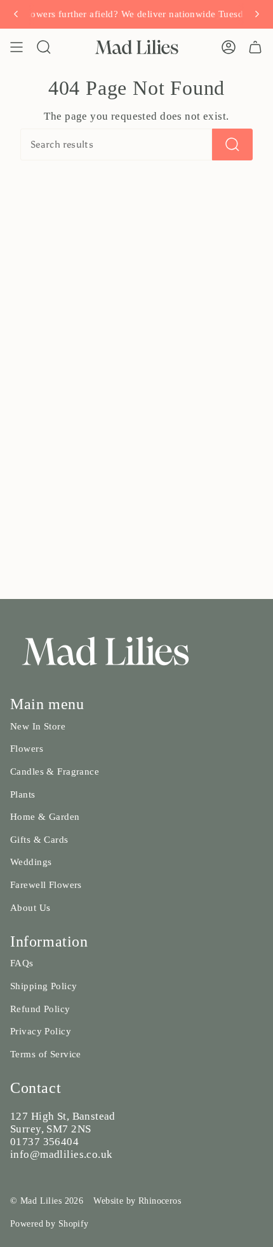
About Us (30, 908)
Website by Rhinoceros (137, 1201)
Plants (23, 794)
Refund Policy (40, 1009)
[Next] (257, 14)
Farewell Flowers (46, 885)
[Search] (232, 144)
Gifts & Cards (39, 840)
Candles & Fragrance (54, 771)
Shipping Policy (43, 986)
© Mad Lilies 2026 (46, 1201)
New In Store (37, 726)
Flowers (26, 748)
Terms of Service (45, 1054)
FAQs (22, 963)
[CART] (255, 47)
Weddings (30, 862)
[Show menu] (16, 47)
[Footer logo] (105, 651)
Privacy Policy (40, 1031)
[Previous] (16, 14)
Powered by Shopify (49, 1224)
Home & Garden (45, 817)
